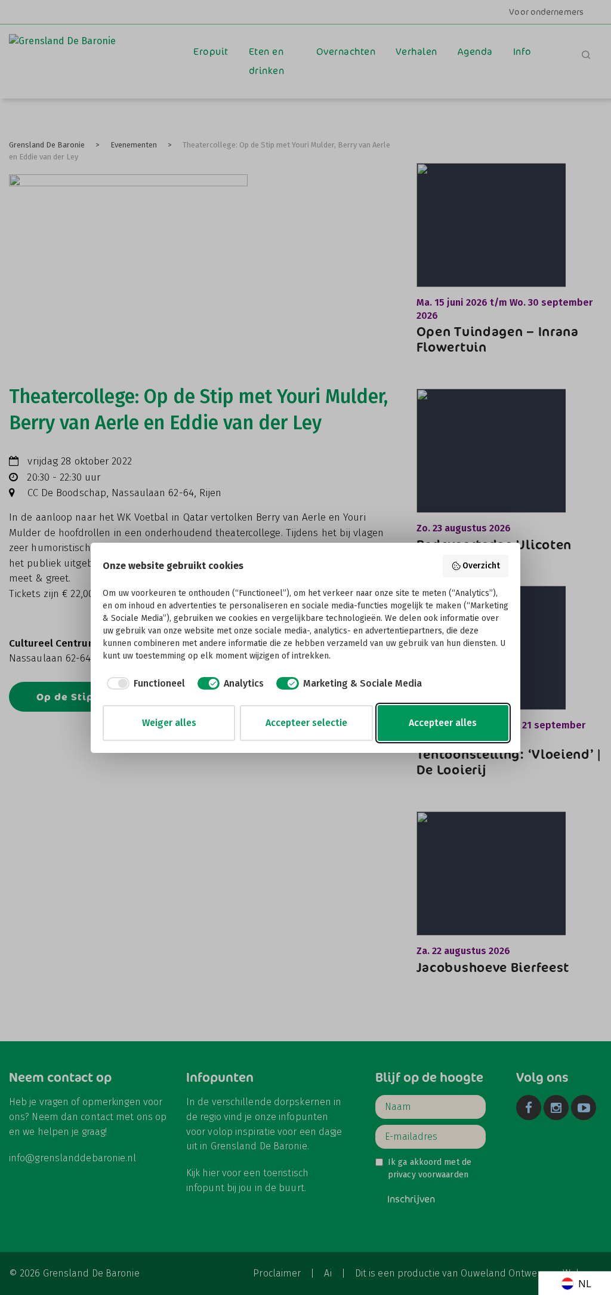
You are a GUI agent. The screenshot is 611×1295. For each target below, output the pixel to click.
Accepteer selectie (306, 722)
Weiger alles (169, 722)
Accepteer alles (443, 722)
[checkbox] (144, 683)
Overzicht (481, 566)
